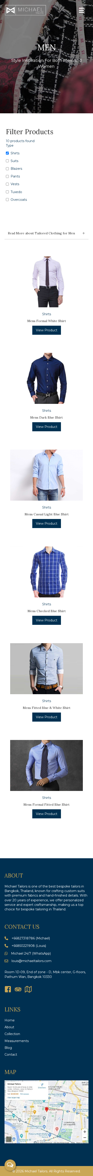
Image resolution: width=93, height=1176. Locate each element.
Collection (12, 1034)
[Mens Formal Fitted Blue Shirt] (46, 765)
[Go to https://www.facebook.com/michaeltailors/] (8, 989)
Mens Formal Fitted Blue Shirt (46, 805)
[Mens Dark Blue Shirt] (46, 378)
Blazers (16, 169)
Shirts (15, 153)
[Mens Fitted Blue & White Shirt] (46, 668)
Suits (14, 161)
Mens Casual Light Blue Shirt (47, 514)
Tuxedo (16, 192)
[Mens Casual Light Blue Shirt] (46, 475)
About (9, 1027)
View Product (46, 330)
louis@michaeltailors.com (31, 961)
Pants (15, 176)
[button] (46, 233)
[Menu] (81, 10)
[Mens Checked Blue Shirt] (46, 572)
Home (10, 1020)
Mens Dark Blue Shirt (46, 417)
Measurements (17, 1041)
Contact (11, 1054)
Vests (15, 184)
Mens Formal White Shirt (46, 321)
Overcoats (19, 200)
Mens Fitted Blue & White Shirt (46, 708)
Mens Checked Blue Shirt (47, 611)
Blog (8, 1048)
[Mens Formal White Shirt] (46, 281)
